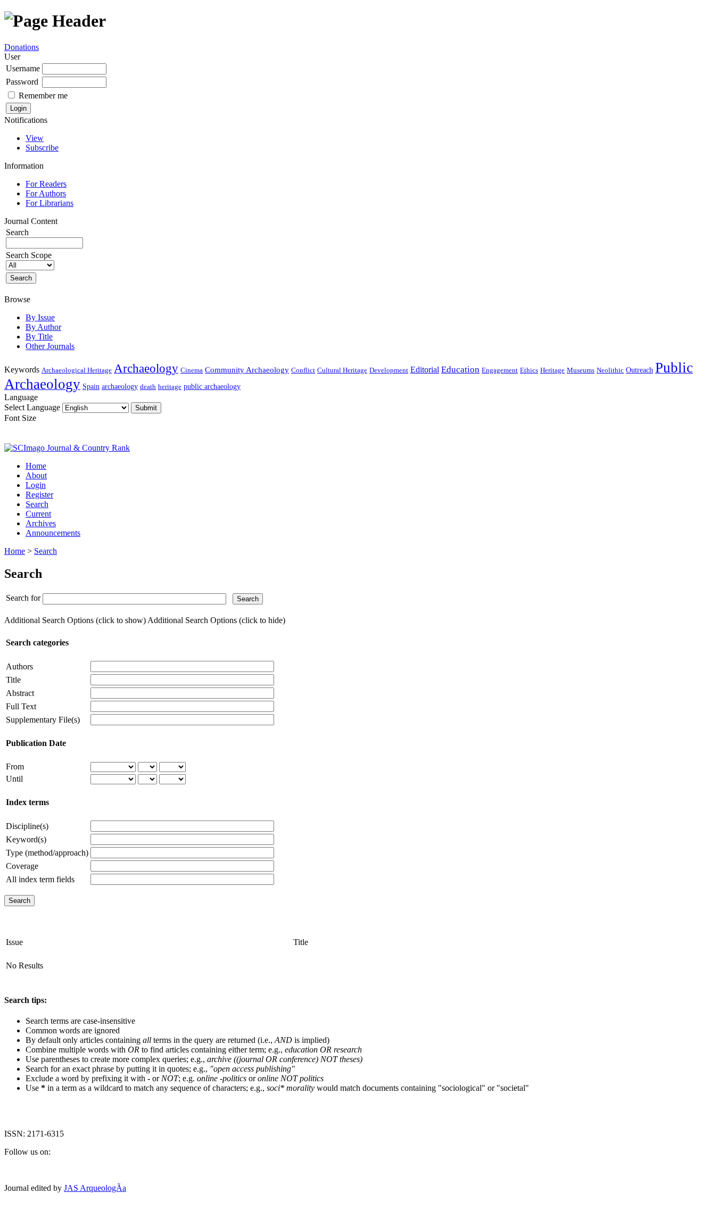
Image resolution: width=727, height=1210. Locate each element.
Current (38, 513)
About (36, 475)
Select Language (32, 407)
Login (36, 485)
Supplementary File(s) (43, 719)
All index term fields (40, 879)
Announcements (53, 532)
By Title (39, 336)
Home (36, 465)
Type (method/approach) (47, 852)
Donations (21, 47)
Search (37, 504)
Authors (19, 666)
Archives (41, 523)
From (15, 766)
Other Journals (50, 346)
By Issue (40, 317)
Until (14, 778)
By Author (43, 326)
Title (13, 679)
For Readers (46, 183)
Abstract (20, 693)
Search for (23, 597)
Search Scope (29, 255)
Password (22, 81)
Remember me (43, 95)
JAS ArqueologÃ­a (95, 1187)
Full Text (21, 706)
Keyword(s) (26, 839)
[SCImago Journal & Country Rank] (67, 447)
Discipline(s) (27, 826)
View (35, 138)
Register (39, 494)
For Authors (46, 193)
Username (23, 68)
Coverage (22, 866)
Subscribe (42, 147)
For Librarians (49, 203)
